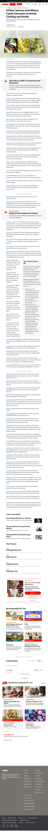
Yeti (7, 496)
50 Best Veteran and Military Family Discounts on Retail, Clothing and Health (22, 13)
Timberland (9, 455)
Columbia (9, 148)
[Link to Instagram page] (11, 825)
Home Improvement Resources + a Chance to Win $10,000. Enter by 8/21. (21, 1)
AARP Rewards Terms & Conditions (9, 820)
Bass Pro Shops (10, 119)
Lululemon (9, 346)
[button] (43, 4)
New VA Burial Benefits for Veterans (18, 518)
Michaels (8, 358)
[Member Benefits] (5, 683)
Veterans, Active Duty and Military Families (17, 8)
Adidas (8, 105)
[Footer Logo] (9, 770)
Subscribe (32, 593)
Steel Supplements (11, 413)
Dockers (8, 180)
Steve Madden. (10, 418)
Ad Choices (20, 822)
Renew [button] (19, 4)
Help (40, 4)
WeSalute (31, 319)
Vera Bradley (9, 477)
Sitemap (3, 817)
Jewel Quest (9, 645)
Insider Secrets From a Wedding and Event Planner (32, 645)
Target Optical (30, 445)
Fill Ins (26, 624)
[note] (24, 59)
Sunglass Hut (10, 425)
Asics (7, 112)
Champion (9, 136)
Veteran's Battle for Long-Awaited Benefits (18, 527)
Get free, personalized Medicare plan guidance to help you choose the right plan (25, 216)
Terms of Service (21, 817)
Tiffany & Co (9, 448)
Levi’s (8, 314)
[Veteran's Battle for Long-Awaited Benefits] (39, 528)
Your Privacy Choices (30, 822)
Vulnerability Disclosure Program (9, 822)
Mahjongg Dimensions (13, 550)
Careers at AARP (38, 784)
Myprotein (9, 365)
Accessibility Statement (33, 817)
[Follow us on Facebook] (3, 825)
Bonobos (8, 131)
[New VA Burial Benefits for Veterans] (38, 520)
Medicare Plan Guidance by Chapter (23, 213)
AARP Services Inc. (39, 792)
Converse (9, 155)
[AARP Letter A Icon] (5, 213)
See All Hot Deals (8, 740)
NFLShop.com (10, 374)
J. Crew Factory (10, 285)
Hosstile (8, 260)
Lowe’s (8, 339)
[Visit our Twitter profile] (7, 825)
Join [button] (12, 4)
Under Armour (10, 462)
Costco (8, 161)
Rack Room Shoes (11, 399)
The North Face (10, 388)
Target (8, 434)
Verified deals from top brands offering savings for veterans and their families (23, 20)
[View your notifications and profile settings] (41, 670)
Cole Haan (9, 143)
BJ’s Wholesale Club (12, 124)
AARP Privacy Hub (12, 817)
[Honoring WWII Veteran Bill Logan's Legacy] (38, 536)
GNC (7, 239)
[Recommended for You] (15, 616)
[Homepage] (5, 4)
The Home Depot (11, 251)
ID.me (30, 289)
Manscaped (9, 351)
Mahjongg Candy (12, 571)
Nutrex (8, 394)
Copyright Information (24, 820)
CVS (7, 170)
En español (21, 26)
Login (33, 4)
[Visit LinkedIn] (16, 825)
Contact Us (37, 770)
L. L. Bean (9, 323)
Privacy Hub (33, 600)
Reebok (8, 408)
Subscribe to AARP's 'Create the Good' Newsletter (25, 82)
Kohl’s (8, 301)
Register (28, 4)
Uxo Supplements (11, 470)
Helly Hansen (10, 246)
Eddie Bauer (9, 196)
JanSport (8, 272)
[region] (24, 670)
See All (43, 683)
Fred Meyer (9, 222)
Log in (29, 660)
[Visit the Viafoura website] (26, 678)
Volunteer (26, 775)
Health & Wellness (14, 211)
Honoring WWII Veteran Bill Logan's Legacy (18, 535)
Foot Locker (9, 201)
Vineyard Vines (10, 486)
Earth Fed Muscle (11, 185)
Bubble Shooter (11, 557)
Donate (25, 773)
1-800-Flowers (10, 98)
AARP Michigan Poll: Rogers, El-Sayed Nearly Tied (14, 624)
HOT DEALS (8, 734)
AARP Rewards (27, 781)
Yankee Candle (10, 491)
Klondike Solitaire (12, 564)
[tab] (9, 670)
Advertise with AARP (39, 781)
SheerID (31, 304)
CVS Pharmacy (37, 177)
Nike (7, 381)
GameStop (9, 232)
